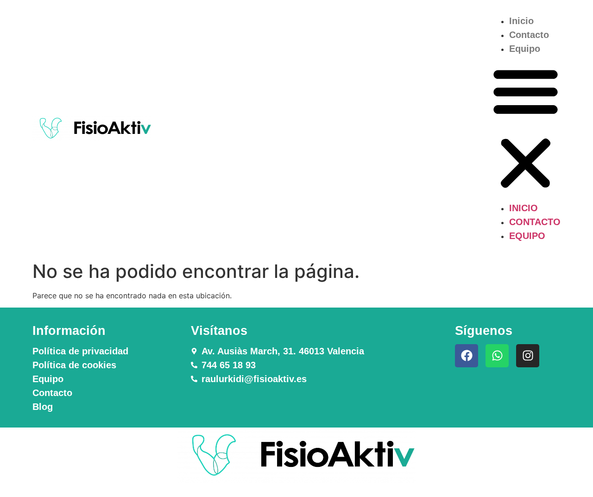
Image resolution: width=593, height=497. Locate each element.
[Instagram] (527, 355)
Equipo (524, 49)
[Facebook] (466, 355)
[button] (526, 128)
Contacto (529, 35)
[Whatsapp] (497, 355)
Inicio (521, 21)
